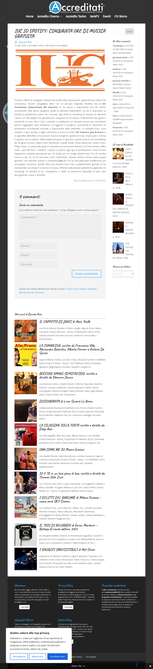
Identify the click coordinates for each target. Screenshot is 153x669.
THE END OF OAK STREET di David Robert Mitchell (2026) (123, 49)
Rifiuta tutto (37, 656)
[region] (39, 645)
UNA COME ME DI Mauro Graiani (61, 449)
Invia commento (86, 274)
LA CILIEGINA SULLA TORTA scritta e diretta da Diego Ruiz (71, 427)
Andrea (116, 69)
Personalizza (19, 656)
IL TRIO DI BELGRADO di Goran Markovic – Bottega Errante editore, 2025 (68, 527)
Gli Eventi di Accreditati (56, 45)
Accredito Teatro (76, 16)
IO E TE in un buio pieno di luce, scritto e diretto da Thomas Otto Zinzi (72, 475)
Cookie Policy (75, 656)
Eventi (107, 16)
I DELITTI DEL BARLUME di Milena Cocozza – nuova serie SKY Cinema (70, 499)
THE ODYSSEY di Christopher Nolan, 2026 (123, 61)
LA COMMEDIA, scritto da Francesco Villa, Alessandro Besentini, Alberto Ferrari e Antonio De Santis (71, 349)
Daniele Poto (25, 42)
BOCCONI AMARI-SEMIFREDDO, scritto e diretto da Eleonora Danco (68, 375)
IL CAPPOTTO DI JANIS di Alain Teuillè (64, 321)
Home (29, 16)
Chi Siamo (120, 16)
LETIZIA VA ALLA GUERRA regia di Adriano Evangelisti (123, 119)
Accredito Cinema (48, 16)
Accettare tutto (57, 656)
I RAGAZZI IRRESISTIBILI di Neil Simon (67, 549)
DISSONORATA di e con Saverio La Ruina (65, 401)
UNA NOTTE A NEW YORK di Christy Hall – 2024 (123, 108)
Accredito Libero (36, 45)
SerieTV (94, 16)
